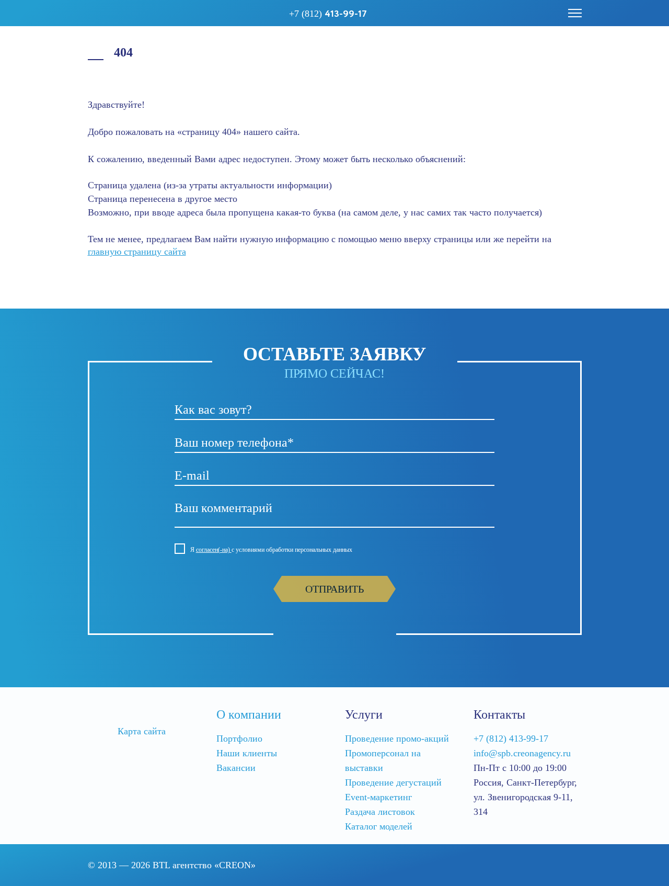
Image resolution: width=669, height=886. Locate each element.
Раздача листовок (380, 812)
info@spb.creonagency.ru (522, 753)
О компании (248, 714)
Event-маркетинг (378, 797)
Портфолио (239, 738)
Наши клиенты (246, 753)
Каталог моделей (378, 826)
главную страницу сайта (137, 251)
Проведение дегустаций (393, 782)
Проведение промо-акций (397, 738)
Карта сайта (142, 731)
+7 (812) (328, 14)
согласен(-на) (214, 549)
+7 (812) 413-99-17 (511, 738)
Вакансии (236, 768)
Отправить (334, 589)
